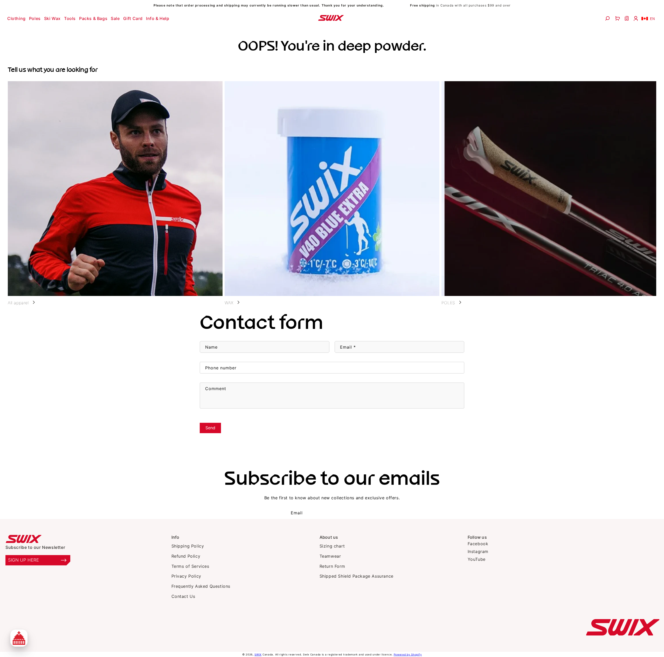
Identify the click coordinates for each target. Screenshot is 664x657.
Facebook (478, 543)
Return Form (332, 566)
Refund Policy (185, 556)
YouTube (477, 559)
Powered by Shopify (408, 654)
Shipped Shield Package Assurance (356, 576)
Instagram (478, 551)
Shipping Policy (187, 546)
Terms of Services (190, 566)
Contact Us (183, 596)
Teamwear (330, 556)
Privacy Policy (186, 576)
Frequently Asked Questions (201, 586)
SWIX (257, 654)
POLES (448, 302)
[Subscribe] (362, 513)
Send (210, 427)
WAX (229, 302)
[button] (17, 18)
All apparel (18, 302)
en (652, 19)
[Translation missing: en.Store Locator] (627, 18)
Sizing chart (332, 546)
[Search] (608, 18)
